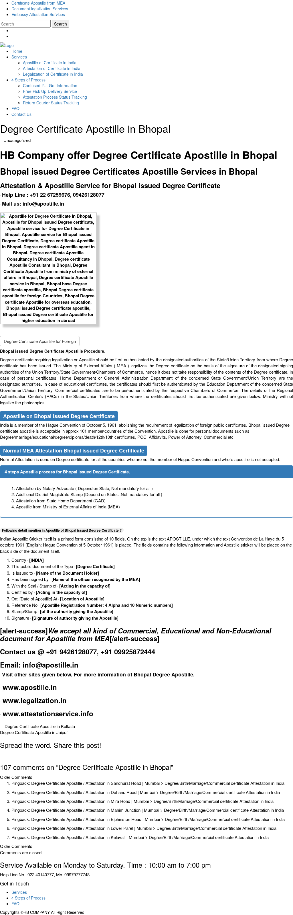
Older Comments (16, 777)
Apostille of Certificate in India (49, 62)
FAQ (15, 108)
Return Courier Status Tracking (51, 103)
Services (19, 57)
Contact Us (21, 114)
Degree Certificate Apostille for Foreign (40, 341)
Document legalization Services (39, 8)
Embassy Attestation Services (38, 14)
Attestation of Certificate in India (51, 68)
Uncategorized (17, 140)
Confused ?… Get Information (50, 85)
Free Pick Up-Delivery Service (50, 91)
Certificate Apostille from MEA (38, 3)
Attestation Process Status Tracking (55, 97)
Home (16, 51)
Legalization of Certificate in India (53, 74)
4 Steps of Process (28, 80)
